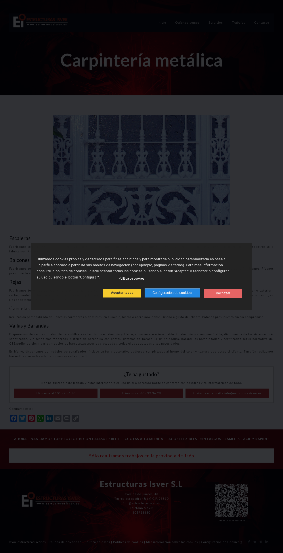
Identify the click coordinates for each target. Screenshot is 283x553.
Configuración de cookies (172, 293)
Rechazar (223, 293)
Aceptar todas (122, 293)
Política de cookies (131, 278)
